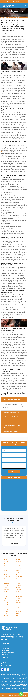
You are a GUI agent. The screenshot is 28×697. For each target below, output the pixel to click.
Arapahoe (6, 561)
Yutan (17, 615)
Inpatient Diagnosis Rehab (8, 652)
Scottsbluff (18, 589)
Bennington (7, 576)
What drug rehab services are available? (12, 399)
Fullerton (6, 598)
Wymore (18, 613)
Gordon (6, 602)
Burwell (6, 581)
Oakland (18, 578)
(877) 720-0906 (14, 2)
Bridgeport (6, 578)
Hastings (6, 613)
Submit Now (14, 471)
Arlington (6, 563)
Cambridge (6, 583)
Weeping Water (20, 607)
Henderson (6, 617)
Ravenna (18, 587)
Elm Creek (6, 589)
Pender (18, 583)
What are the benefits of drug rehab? (11, 412)
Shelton (18, 591)
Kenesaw (18, 561)
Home (2, 17)
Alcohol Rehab (6, 648)
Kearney (18, 559)
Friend (5, 596)
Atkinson (6, 565)
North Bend (19, 576)
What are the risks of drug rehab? (10, 431)
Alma (5, 559)
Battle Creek (6, 17)
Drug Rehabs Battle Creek (14, 17)
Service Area (5, 654)
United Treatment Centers (13, 695)
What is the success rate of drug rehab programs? (12, 426)
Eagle (5, 587)
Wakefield (18, 604)
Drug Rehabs (5, 650)
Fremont (6, 594)
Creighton (6, 585)
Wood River (19, 611)
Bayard (6, 570)
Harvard (6, 611)
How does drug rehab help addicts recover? (13, 416)
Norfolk (18, 574)
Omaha (18, 581)
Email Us (5, 663)
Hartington (6, 609)
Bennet (6, 574)
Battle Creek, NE (7, 665)
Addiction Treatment (7, 646)
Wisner (18, 609)
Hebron (6, 615)
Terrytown (18, 602)
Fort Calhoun (7, 591)
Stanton (18, 594)
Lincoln (18, 563)
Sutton (17, 600)
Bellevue (6, 572)
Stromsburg (19, 596)
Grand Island (7, 604)
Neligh (17, 572)
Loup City (18, 568)
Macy (17, 570)
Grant (5, 607)
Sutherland (18, 598)
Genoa (5, 600)
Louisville (18, 565)
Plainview (18, 585)
